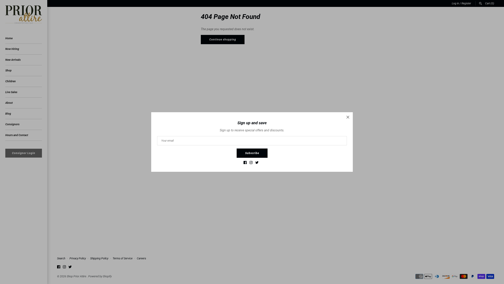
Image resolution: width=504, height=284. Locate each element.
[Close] (348, 117)
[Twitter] (256, 163)
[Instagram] (251, 163)
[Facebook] (245, 163)
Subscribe (252, 153)
